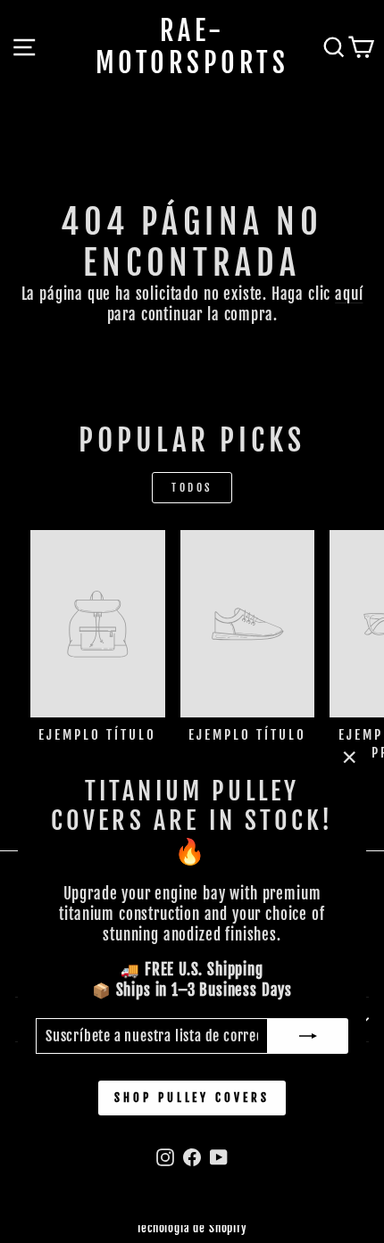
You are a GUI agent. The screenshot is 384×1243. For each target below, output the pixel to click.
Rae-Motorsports (192, 47)
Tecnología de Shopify (191, 1228)
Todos (192, 487)
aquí (349, 294)
